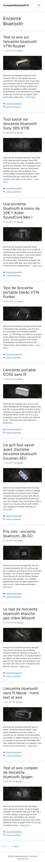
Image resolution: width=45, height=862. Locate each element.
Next (17, 846)
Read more (30, 97)
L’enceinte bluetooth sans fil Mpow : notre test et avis (21, 693)
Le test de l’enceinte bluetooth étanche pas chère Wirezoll (20, 613)
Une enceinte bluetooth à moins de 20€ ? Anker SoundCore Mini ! (21, 210)
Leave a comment (13, 107)
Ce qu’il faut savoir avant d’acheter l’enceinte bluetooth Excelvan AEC (20, 451)
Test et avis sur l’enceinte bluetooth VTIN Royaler (20, 41)
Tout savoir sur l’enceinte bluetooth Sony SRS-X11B (20, 123)
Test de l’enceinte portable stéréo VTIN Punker (21, 292)
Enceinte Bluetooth (14, 104)
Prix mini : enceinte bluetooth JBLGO (19, 533)
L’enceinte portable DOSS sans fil (19, 372)
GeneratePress (22, 859)
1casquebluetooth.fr (16, 5)
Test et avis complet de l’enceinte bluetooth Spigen (20, 772)
